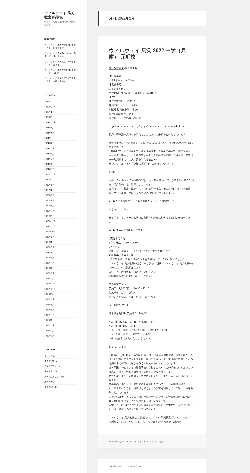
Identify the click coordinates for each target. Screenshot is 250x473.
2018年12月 (50, 283)
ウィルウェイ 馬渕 (154, 441)
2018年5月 (49, 309)
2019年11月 (50, 226)
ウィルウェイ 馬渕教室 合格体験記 (162, 421)
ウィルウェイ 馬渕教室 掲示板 (59, 14)
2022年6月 (49, 111)
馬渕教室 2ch (50, 361)
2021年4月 (49, 153)
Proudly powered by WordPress (125, 466)
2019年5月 (49, 257)
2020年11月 (50, 179)
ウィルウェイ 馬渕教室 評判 (160, 417)
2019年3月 (49, 268)
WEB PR (114, 230)
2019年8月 (49, 242)
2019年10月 (50, 231)
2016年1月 (49, 335)
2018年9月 (49, 299)
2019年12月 (50, 221)
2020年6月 (49, 200)
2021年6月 (49, 143)
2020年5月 (49, 205)
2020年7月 (49, 195)
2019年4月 (49, 262)
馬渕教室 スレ (50, 381)
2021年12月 (50, 122)
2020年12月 (50, 174)
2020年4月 (49, 210)
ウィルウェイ (50, 355)
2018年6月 (49, 304)
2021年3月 (49, 158)
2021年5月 (49, 148)
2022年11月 (50, 106)
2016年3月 (49, 330)
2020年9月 (49, 184)
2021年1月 (49, 169)
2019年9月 (49, 236)
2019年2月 (49, 273)
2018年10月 (50, 294)
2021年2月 (49, 164)
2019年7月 (49, 247)
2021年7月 (49, 137)
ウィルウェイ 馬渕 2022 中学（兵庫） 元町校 (147, 53)
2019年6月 (49, 252)
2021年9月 (49, 127)
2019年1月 (49, 278)
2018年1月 (49, 325)
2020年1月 (49, 216)
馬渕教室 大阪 (50, 387)
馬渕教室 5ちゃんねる (54, 376)
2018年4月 (49, 314)
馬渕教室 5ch (50, 371)
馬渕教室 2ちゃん (52, 366)
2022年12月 (50, 101)
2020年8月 (49, 190)
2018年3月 (49, 320)
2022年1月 (49, 117)
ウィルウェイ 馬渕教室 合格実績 (127, 417)
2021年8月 (49, 132)
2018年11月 (50, 288)
